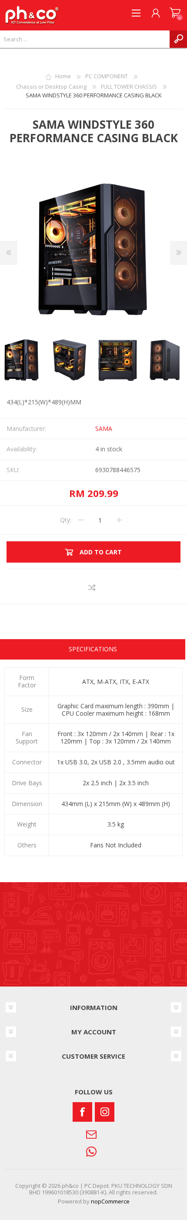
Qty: (65, 520)
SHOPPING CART (175, 13)
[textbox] (85, 39)
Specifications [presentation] (93, 649)
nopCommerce (110, 1201)
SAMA (103, 428)
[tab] (92, 650)
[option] (70, 360)
